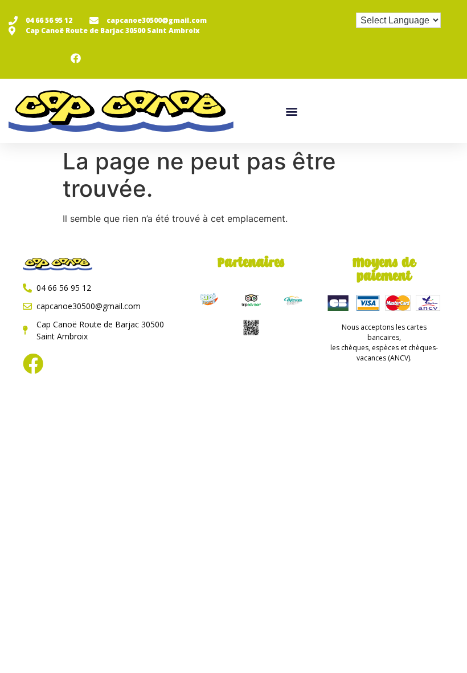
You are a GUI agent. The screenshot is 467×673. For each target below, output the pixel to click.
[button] (291, 111)
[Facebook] (33, 364)
